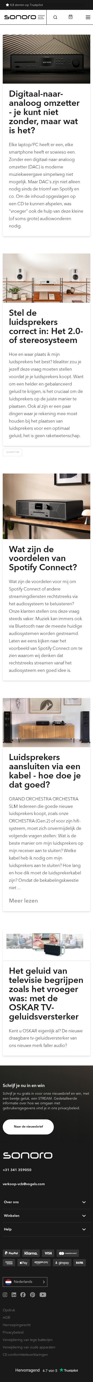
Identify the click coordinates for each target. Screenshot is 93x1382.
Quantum (12, 452)
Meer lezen (23, 901)
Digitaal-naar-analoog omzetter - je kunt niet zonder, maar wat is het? (44, 113)
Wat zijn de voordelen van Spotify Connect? (43, 559)
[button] (55, 17)
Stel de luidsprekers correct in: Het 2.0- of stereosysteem (46, 327)
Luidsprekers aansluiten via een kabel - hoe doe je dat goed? (45, 771)
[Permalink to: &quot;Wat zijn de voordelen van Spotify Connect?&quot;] (46, 506)
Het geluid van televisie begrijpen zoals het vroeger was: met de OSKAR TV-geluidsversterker (46, 994)
